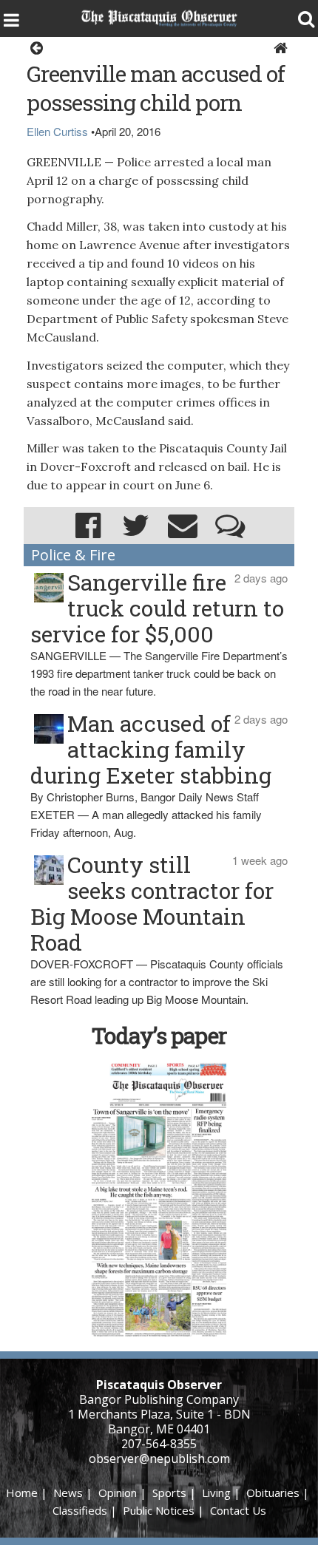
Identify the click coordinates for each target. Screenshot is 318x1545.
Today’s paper (159, 1035)
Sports (169, 1492)
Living (216, 1492)
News (68, 1492)
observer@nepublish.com (159, 1458)
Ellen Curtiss (57, 131)
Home (22, 1492)
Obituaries (273, 1492)
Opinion (117, 1492)
